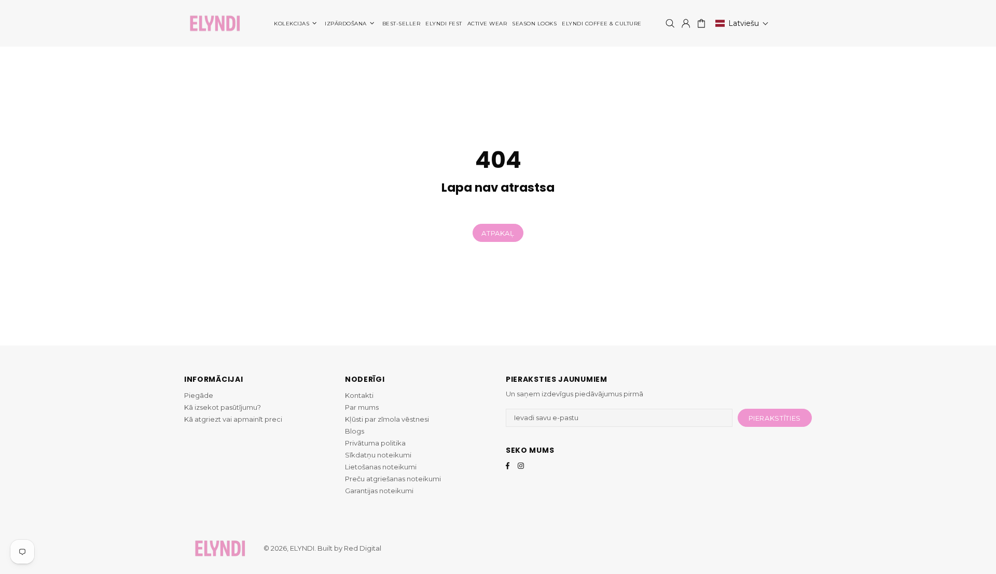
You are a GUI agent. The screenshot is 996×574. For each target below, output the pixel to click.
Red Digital (362, 548)
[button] (742, 23)
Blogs (354, 431)
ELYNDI (215, 23)
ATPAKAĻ (498, 233)
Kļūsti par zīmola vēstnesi (387, 419)
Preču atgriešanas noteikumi (393, 479)
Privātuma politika (375, 443)
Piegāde (198, 395)
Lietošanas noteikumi (381, 467)
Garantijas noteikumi (379, 490)
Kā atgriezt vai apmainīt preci (233, 419)
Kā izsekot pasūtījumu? (222, 407)
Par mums (362, 407)
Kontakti (359, 395)
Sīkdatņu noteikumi (378, 455)
